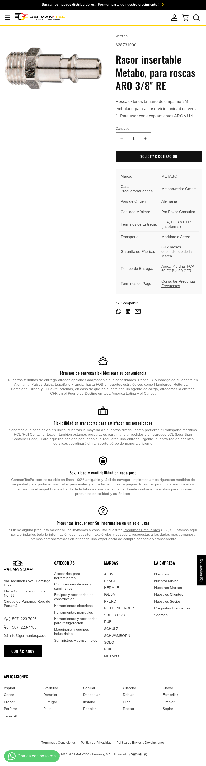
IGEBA (109, 594)
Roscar (128, 709)
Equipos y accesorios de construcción (74, 597)
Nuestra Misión (166, 581)
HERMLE (111, 588)
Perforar (10, 709)
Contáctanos (22, 651)
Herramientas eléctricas (73, 606)
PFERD (110, 601)
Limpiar (169, 702)
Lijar (126, 702)
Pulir (47, 709)
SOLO (109, 642)
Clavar (168, 688)
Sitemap (161, 615)
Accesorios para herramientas (67, 576)
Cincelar (129, 688)
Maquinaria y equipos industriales (71, 631)
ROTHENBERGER (119, 608)
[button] (7, 17)
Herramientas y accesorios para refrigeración (76, 621)
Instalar (89, 702)
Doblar (128, 695)
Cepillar (89, 688)
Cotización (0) (202, 570)
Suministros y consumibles (75, 640)
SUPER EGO (114, 615)
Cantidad (122, 128)
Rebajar (89, 709)
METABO (111, 656)
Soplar (168, 709)
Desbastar (91, 695)
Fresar (9, 702)
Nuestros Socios (167, 601)
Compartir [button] (129, 303)
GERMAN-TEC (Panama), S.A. (90, 754)
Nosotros (161, 574)
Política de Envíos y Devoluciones (141, 742)
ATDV (108, 574)
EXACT (110, 581)
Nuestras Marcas (168, 588)
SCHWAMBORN (117, 636)
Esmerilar (170, 695)
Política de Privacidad (96, 742)
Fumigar (50, 702)
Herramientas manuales (73, 612)
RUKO (109, 649)
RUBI (108, 622)
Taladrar (10, 715)
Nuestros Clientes (168, 594)
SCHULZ (111, 628)
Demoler (50, 695)
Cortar (9, 695)
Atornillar (50, 688)
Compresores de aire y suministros (72, 586)
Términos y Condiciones (58, 742)
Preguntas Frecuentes (178, 283)
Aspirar (9, 688)
